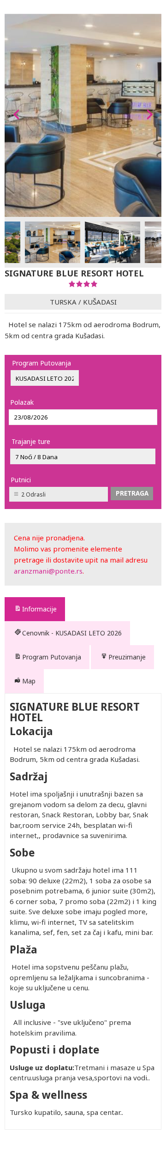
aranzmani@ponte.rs (48, 570)
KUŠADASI (100, 301)
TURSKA (63, 301)
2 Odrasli (33, 494)
